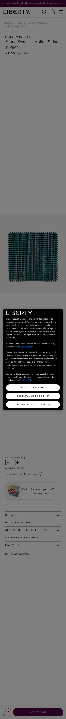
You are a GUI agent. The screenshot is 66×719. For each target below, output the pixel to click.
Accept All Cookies (33, 388)
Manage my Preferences (33, 404)
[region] (33, 359)
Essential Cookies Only (33, 396)
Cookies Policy (26, 346)
